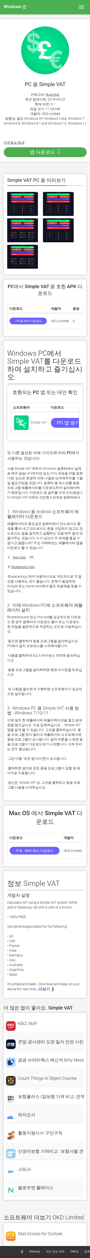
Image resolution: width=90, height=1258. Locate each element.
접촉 (87, 1251)
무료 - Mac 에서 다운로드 (35, 851)
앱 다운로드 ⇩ (45, 152)
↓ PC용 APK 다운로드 (28, 321)
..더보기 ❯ (46, 989)
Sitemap (34, 1251)
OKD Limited (51, 114)
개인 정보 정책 (55, 1251)
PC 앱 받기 (68, 423)
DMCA (74, 1251)
